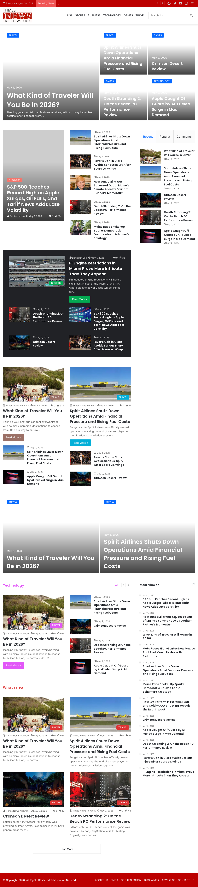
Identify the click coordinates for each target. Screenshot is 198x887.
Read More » (79, 299)
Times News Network (17, 405)
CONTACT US (186, 880)
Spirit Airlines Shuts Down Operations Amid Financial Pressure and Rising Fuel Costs (123, 58)
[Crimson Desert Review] (171, 52)
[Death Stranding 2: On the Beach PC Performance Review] (80, 207)
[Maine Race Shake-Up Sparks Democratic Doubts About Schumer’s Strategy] (80, 227)
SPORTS (80, 15)
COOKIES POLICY (131, 880)
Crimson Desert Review (72, 3)
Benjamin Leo (17, 216)
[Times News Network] (17, 15)
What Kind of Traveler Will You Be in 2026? (50, 100)
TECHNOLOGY (112, 15)
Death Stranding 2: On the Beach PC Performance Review (122, 107)
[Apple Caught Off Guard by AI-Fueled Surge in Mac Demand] (13, 477)
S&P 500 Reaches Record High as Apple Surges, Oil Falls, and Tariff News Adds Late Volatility (109, 321)
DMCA (114, 880)
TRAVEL (140, 15)
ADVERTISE (168, 880)
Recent (148, 136)
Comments (184, 136)
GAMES (128, 15)
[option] (99, 74)
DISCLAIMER (151, 880)
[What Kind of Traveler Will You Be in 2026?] (51, 74)
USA (70, 15)
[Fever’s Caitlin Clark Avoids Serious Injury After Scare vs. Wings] (80, 161)
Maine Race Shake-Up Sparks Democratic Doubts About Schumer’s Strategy (111, 232)
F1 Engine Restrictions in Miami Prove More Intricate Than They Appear (95, 268)
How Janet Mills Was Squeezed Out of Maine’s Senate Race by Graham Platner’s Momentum (111, 187)
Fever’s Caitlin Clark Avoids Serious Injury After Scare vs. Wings (112, 164)
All (116, 584)
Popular (165, 136)
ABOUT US (101, 880)
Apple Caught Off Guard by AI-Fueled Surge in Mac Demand (171, 107)
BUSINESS (94, 15)
